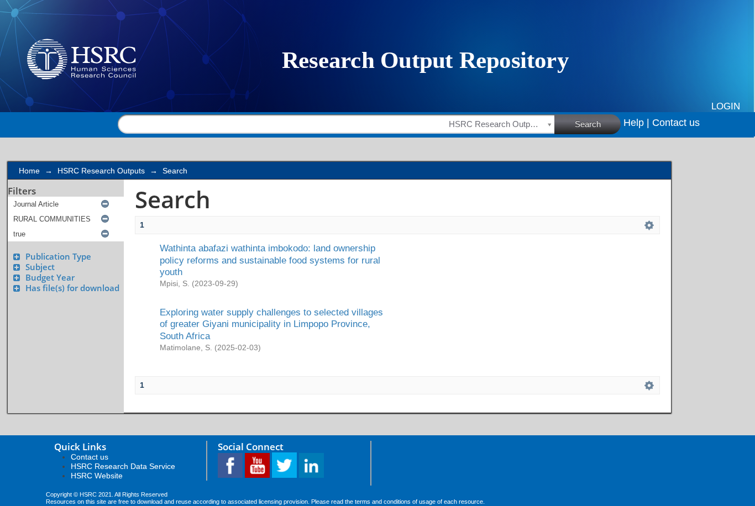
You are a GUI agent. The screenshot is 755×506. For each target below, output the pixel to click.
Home (29, 170)
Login (725, 106)
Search (588, 124)
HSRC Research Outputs (101, 170)
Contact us (676, 122)
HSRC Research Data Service (123, 466)
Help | (636, 122)
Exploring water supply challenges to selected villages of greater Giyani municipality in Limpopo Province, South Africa (271, 324)
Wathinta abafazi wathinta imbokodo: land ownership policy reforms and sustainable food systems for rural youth (270, 260)
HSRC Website (97, 475)
